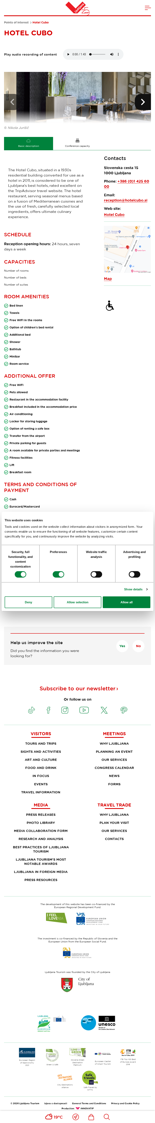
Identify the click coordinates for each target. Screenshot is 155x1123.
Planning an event (114, 751)
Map (108, 279)
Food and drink (40, 768)
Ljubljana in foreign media (41, 872)
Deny (28, 602)
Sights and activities (41, 751)
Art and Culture (41, 759)
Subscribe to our (77, 688)
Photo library (41, 822)
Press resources (40, 880)
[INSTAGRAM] (64, 710)
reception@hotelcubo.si (125, 200)
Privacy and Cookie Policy (125, 1103)
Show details (133, 589)
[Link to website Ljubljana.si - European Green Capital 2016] (52, 1023)
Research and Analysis (41, 839)
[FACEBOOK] (48, 710)
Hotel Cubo (114, 214)
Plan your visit (114, 822)
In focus (40, 776)
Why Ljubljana (114, 743)
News (114, 776)
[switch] (58, 574)
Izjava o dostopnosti (55, 1103)
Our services (114, 759)
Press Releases (41, 814)
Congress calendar (114, 768)
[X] (104, 710)
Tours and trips (40, 743)
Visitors (41, 733)
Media (41, 804)
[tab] (28, 143)
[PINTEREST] (124, 710)
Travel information (40, 792)
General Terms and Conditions (89, 1103)
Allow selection (77, 602)
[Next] (143, 102)
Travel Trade (114, 804)
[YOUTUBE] (84, 710)
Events (41, 784)
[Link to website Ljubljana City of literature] (98, 1022)
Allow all (126, 602)
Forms (114, 784)
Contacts (114, 839)
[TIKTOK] (31, 710)
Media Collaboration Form (41, 831)
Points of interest (16, 22)
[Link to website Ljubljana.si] (77, 985)
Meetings (114, 733)
